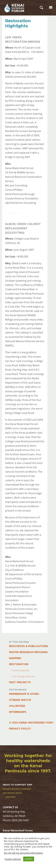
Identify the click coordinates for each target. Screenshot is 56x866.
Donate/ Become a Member (17, 788)
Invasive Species (20, 670)
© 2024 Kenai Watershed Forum (32, 722)
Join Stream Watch (12, 792)
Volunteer (17, 706)
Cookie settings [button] (13, 859)
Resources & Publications (28, 646)
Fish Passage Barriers (23, 676)
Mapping (15, 658)
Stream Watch (20, 699)
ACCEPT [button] (28, 859)
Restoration (18, 664)
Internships (17, 712)
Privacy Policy (20, 728)
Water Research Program (28, 652)
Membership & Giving (24, 693)
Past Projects (20, 682)
